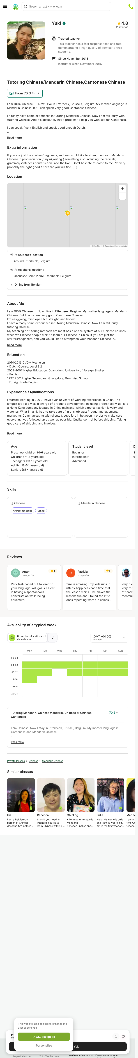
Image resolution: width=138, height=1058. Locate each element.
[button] (123, 1036)
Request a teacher (22, 1056)
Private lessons (16, 760)
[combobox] (66, 6)
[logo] (16, 6)
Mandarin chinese (93, 503)
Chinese (19, 503)
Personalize (44, 1045)
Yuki (56, 23)
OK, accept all (45, 1036)
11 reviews (122, 26)
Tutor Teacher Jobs (49, 1056)
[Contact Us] (131, 6)
